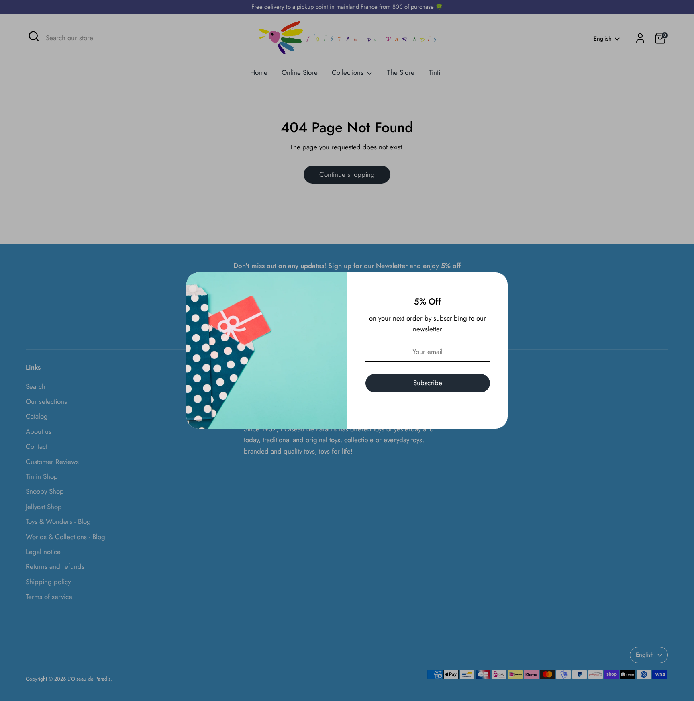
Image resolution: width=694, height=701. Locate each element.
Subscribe (427, 383)
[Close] (497, 283)
